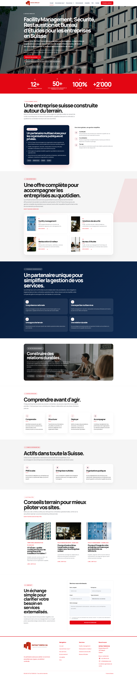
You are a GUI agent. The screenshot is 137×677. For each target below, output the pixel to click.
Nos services (69, 3)
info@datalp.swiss (106, 661)
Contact (97, 3)
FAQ (92, 3)
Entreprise (93, 587)
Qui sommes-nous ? (59, 3)
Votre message (73, 603)
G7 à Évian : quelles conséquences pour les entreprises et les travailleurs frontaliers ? (36, 550)
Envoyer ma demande (90, 622)
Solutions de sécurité (85, 651)
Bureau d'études (83, 654)
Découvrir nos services (31, 57)
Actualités (87, 3)
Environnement (79, 3)
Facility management (84, 646)
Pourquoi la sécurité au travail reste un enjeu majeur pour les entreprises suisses (68, 548)
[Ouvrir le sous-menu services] (73, 3)
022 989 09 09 (105, 658)
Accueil (51, 3)
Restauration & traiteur (85, 649)
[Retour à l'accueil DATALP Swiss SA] (33, 3)
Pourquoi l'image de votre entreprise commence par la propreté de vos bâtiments (98, 548)
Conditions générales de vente (105, 665)
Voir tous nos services (31, 209)
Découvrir (41, 228)
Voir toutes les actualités (33, 516)
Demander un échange (49, 57)
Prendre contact (107, 3)
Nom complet (73, 587)
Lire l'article (31, 564)
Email (71, 595)
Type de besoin (95, 595)
